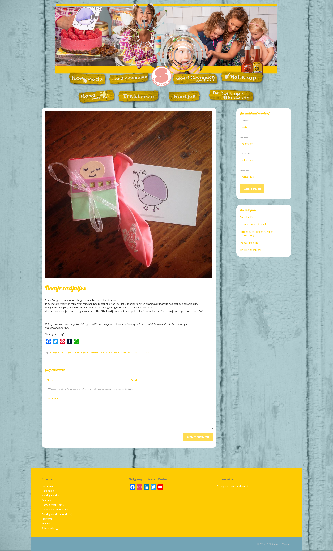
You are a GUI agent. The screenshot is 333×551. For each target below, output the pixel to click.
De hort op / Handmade (55, 509)
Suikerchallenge (50, 528)
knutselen (115, 352)
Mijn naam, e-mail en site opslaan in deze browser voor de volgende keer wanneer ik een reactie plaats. (90, 389)
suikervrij (135, 352)
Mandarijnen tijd (249, 242)
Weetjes (46, 500)
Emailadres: (245, 120)
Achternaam (245, 153)
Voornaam (244, 137)
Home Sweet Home (53, 504)
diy (65, 352)
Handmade (105, 352)
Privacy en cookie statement (232, 486)
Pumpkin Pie (247, 217)
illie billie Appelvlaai (250, 250)
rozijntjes (125, 352)
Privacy (46, 523)
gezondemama (75, 352)
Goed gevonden (50, 495)
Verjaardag (244, 170)
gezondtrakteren (91, 352)
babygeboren (56, 352)
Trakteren (145, 352)
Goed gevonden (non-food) (57, 514)
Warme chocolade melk (253, 224)
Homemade (48, 486)
